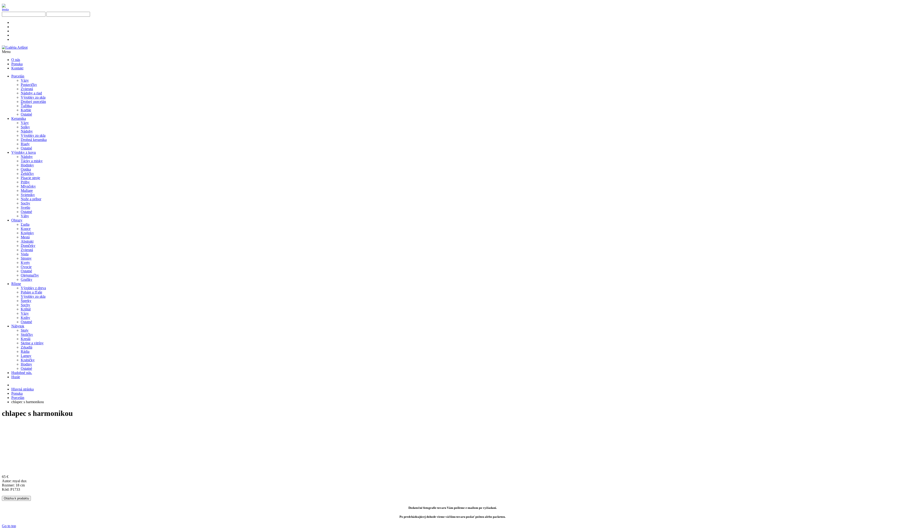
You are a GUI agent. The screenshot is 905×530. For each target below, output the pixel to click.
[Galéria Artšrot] (15, 47)
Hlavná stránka (22, 389)
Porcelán (17, 398)
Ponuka (17, 393)
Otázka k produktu (16, 498)
